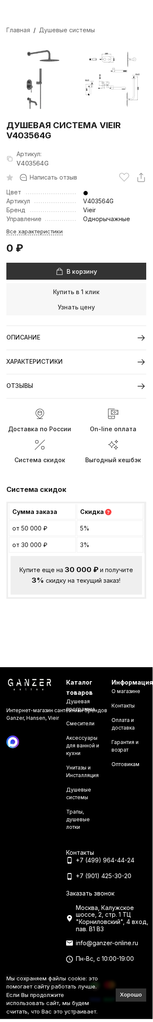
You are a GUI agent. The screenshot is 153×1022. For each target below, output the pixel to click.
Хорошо (131, 994)
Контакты (123, 705)
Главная (18, 30)
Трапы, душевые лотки (78, 819)
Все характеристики (34, 231)
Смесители (80, 723)
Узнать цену (76, 307)
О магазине (125, 691)
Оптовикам (125, 764)
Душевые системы (67, 30)
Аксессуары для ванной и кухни (82, 745)
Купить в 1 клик (76, 291)
